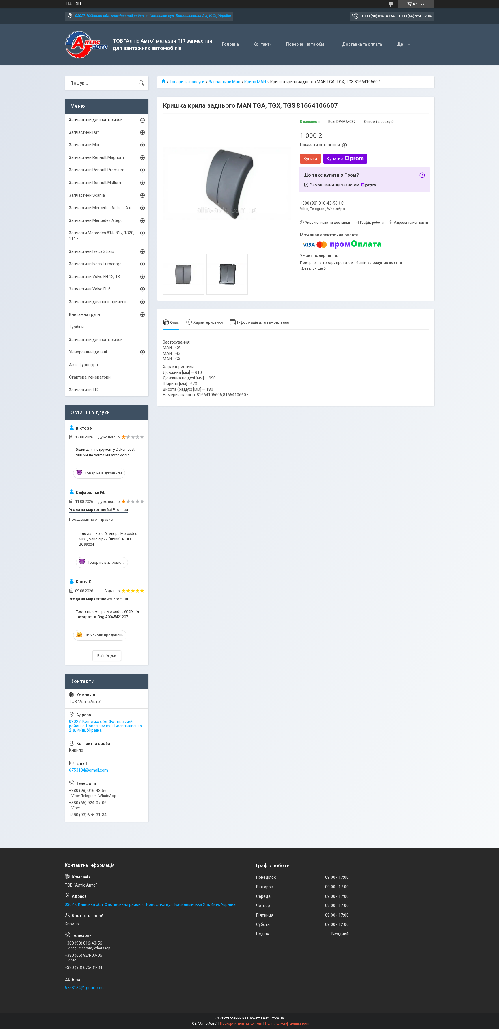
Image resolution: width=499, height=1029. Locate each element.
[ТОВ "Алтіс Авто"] (86, 44)
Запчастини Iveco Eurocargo (95, 264)
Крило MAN (255, 81)
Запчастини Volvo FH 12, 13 (94, 276)
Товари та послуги (187, 81)
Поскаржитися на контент (241, 1023)
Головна (230, 44)
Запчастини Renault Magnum (96, 157)
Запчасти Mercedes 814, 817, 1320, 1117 (101, 236)
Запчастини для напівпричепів (98, 301)
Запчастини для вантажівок (95, 119)
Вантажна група (84, 314)
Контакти (262, 44)
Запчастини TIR (83, 390)
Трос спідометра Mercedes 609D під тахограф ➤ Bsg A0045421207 (107, 614)
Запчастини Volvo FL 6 (90, 289)
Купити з (335, 158)
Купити (310, 158)
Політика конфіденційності (287, 1023)
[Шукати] (141, 83)
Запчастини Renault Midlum (95, 182)
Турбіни (76, 327)
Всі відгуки (106, 655)
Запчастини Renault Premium (96, 170)
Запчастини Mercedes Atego (96, 220)
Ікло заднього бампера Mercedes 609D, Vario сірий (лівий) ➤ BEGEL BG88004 (108, 538)
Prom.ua (277, 1018)
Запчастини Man (224, 81)
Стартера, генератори (90, 377)
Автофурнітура (83, 364)
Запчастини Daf (84, 132)
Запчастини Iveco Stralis (91, 251)
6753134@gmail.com (88, 770)
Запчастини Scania (87, 195)
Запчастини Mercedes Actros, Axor (101, 207)
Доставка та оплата (362, 44)
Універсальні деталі (88, 352)
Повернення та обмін (307, 44)
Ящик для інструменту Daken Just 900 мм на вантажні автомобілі (105, 452)
